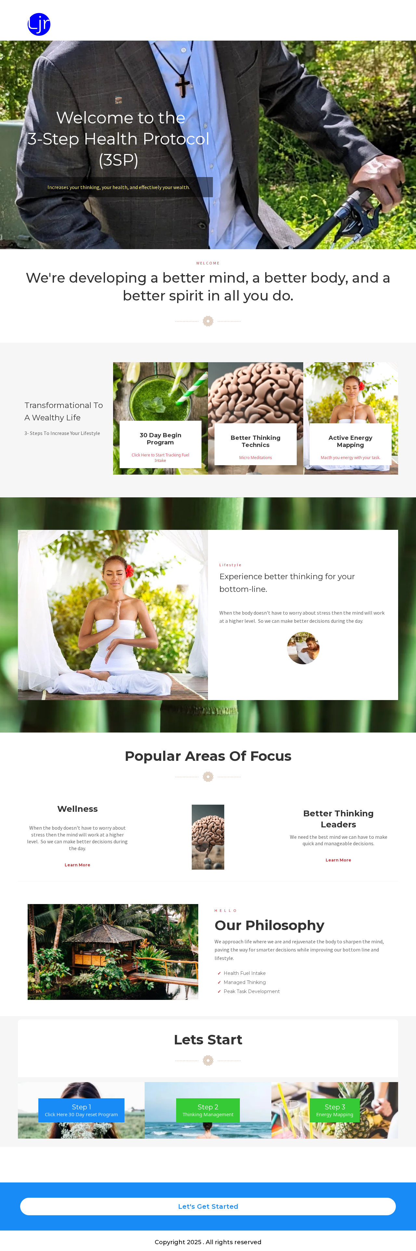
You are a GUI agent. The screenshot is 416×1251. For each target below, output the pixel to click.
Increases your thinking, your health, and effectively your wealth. (118, 187)
